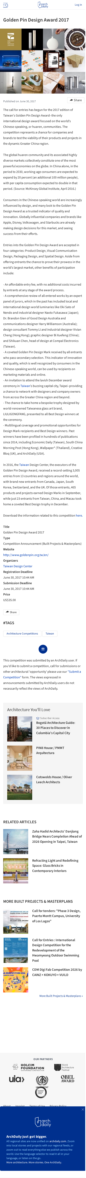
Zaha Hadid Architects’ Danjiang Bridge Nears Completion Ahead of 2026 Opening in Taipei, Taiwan (57, 836)
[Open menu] (5, 5)
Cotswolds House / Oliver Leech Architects (54, 780)
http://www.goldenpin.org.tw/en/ (26, 555)
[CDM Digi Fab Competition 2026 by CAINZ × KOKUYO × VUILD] (15, 979)
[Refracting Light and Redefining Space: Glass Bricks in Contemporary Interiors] (15, 870)
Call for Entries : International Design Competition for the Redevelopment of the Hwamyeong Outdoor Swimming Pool (55, 950)
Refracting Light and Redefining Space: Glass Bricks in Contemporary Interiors (55, 865)
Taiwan (25, 386)
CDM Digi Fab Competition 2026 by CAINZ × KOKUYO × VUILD (57, 972)
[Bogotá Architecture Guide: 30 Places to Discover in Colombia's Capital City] (19, 729)
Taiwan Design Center (17, 566)
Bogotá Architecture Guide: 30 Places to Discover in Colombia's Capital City (55, 727)
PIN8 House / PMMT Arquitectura (50, 751)
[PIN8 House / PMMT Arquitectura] (19, 758)
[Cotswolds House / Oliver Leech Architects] (19, 787)
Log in (78, 4)
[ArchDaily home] (43, 5)
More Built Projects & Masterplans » (61, 995)
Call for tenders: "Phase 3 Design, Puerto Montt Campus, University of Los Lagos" (56, 916)
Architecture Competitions (22, 634)
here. (79, 515)
